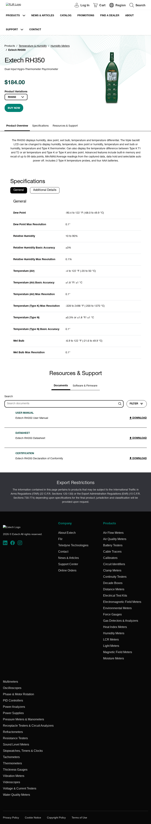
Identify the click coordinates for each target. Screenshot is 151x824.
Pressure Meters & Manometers (23, 719)
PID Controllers (13, 700)
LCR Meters (111, 639)
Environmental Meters (117, 608)
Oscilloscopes (12, 687)
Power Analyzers (14, 706)
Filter (134, 404)
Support (12, 30)
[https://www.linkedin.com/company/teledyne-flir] (5, 543)
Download (139, 418)
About (129, 16)
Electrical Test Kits (115, 595)
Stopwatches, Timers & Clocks (23, 750)
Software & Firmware (85, 386)
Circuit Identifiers (114, 564)
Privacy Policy (11, 817)
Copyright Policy (56, 817)
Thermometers (12, 763)
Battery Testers (112, 545)
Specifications (40, 126)
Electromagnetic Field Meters (122, 601)
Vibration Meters (13, 775)
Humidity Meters (60, 46)
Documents (61, 385)
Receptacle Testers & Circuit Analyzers (28, 725)
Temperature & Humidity (33, 46)
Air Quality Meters (114, 539)
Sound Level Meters (16, 744)
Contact (35, 30)
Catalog (65, 16)
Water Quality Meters (16, 794)
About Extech (67, 532)
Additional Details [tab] (44, 190)
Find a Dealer (109, 16)
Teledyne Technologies (73, 545)
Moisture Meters (113, 658)
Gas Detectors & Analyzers (120, 620)
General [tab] (18, 190)
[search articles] (120, 404)
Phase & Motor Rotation (18, 694)
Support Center (68, 564)
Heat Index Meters (115, 627)
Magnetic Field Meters (117, 652)
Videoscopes (11, 782)
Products (13, 16)
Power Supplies (13, 713)
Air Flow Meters (113, 532)
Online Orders (67, 570)
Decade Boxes (112, 583)
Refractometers (13, 731)
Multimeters (10, 681)
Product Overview (17, 126)
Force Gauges (112, 614)
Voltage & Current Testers (19, 788)
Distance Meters (113, 589)
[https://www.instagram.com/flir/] (20, 543)
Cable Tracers (112, 551)
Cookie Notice (33, 817)
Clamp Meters (112, 570)
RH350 (12, 97)
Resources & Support (65, 126)
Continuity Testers (115, 576)
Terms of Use (79, 817)
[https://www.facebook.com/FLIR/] (12, 543)
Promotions (85, 16)
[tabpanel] (75, 277)
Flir (60, 539)
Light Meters (111, 645)
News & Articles (42, 16)
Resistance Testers (15, 738)
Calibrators (110, 557)
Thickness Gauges (15, 769)
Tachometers (11, 757)
